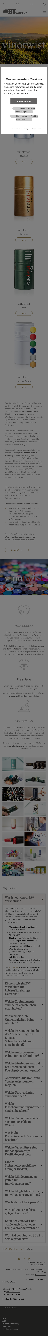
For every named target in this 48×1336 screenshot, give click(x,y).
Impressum (36, 129)
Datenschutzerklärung (19, 129)
